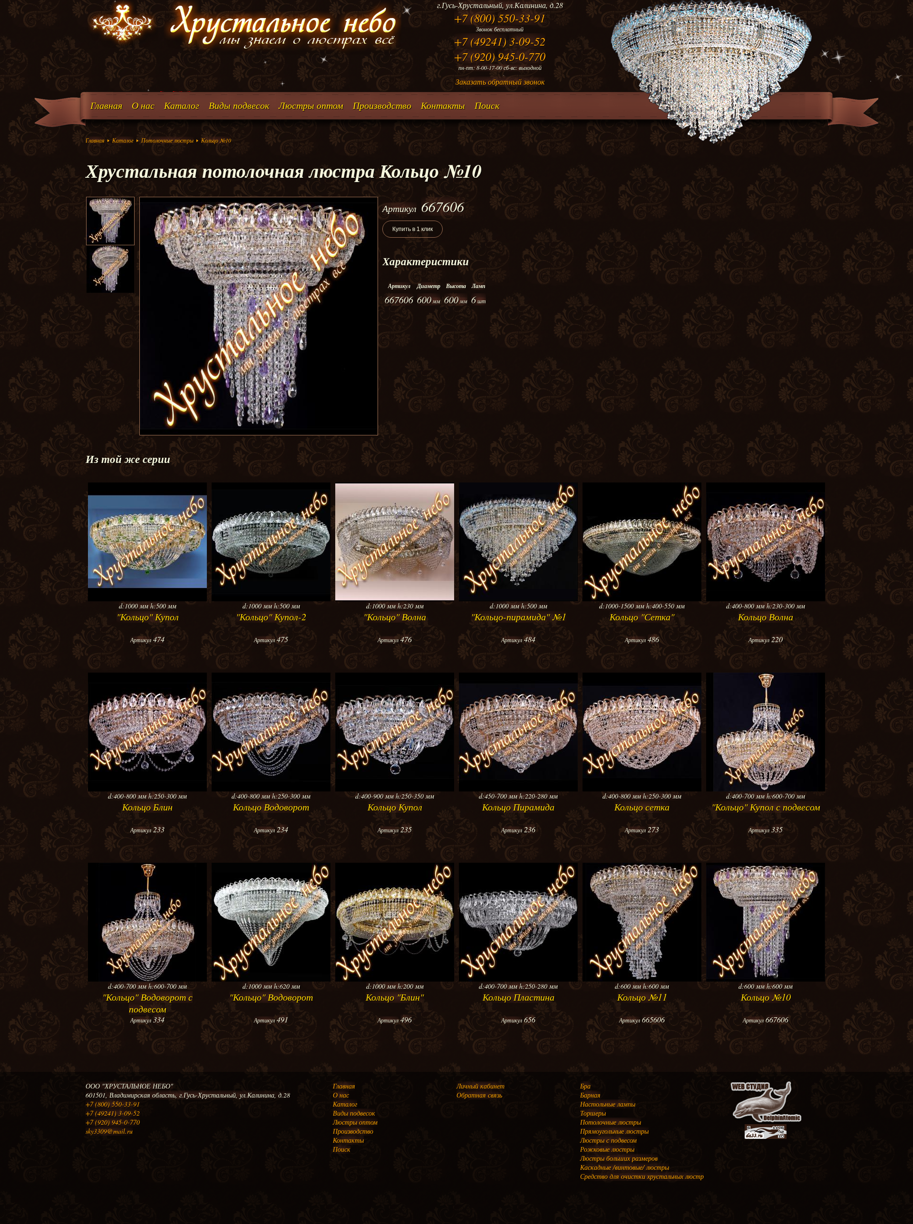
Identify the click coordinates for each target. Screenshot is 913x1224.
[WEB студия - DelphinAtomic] (765, 1121)
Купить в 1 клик (412, 229)
